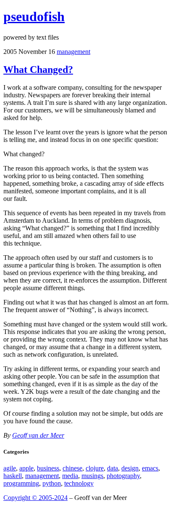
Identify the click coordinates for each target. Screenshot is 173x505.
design (130, 468)
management (73, 51)
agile (9, 468)
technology (79, 483)
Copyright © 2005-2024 (35, 497)
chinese (72, 468)
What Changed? (38, 69)
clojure (95, 468)
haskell (12, 475)
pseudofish (34, 16)
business (48, 468)
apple (26, 468)
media (70, 475)
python (51, 483)
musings (92, 475)
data (112, 468)
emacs (150, 468)
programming (21, 483)
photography (123, 475)
